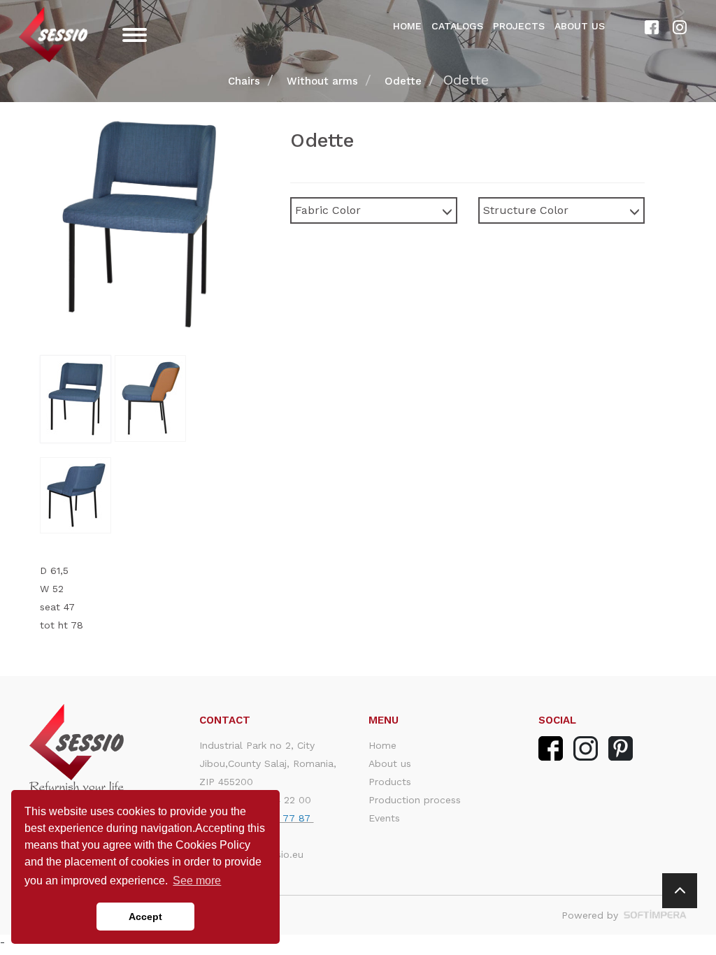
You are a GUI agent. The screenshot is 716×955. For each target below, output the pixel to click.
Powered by (591, 915)
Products (389, 781)
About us (579, 25)
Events (384, 818)
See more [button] (197, 880)
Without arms (322, 81)
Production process (414, 799)
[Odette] (77, 399)
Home (407, 25)
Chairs (244, 81)
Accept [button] (145, 916)
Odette (403, 81)
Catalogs (457, 25)
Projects (519, 25)
